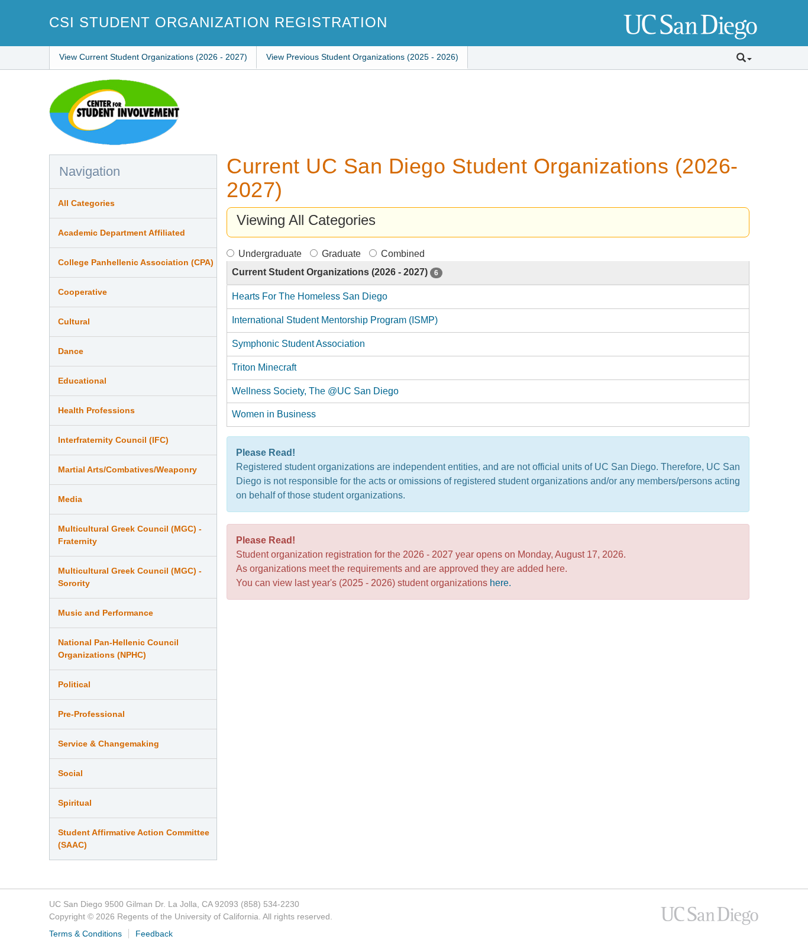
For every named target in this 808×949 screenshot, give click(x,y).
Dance (70, 351)
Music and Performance (105, 612)
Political (74, 684)
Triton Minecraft (264, 367)
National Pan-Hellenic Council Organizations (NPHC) (118, 649)
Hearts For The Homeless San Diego (309, 296)
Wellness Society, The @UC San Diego (315, 391)
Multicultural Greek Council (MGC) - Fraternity (130, 535)
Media (70, 499)
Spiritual (75, 803)
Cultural (74, 321)
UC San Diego (691, 27)
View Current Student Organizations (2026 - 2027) (153, 57)
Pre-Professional (91, 714)
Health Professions (96, 410)
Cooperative (82, 292)
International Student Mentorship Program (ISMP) (335, 320)
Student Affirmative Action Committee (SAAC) (133, 839)
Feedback (154, 933)
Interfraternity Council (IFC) (113, 440)
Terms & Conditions (85, 933)
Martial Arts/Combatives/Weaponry (127, 469)
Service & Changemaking (108, 743)
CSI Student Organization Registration (218, 22)
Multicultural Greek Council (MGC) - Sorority (130, 577)
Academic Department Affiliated (121, 232)
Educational (82, 380)
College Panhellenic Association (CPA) (136, 262)
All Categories (86, 203)
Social (70, 773)
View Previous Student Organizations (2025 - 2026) (362, 57)
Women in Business (274, 414)
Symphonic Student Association (298, 344)
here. (500, 583)
